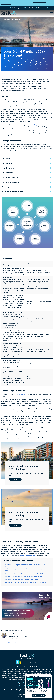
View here (15, 479)
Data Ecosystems (8, 168)
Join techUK (29, 8)
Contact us (41, 8)
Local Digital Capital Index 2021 (12, 19)
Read (11, 642)
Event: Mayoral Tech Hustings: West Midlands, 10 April (21, 579)
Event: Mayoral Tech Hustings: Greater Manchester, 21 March (23, 576)
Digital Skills (6, 158)
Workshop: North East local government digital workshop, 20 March (25, 574)
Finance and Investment (10, 177)
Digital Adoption (7, 163)
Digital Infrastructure (9, 173)
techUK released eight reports (34, 125)
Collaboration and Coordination (12, 192)
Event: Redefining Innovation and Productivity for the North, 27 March (26, 582)
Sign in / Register (17, 8)
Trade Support (7, 187)
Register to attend (38, 695)
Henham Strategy (21, 394)
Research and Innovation (10, 182)
